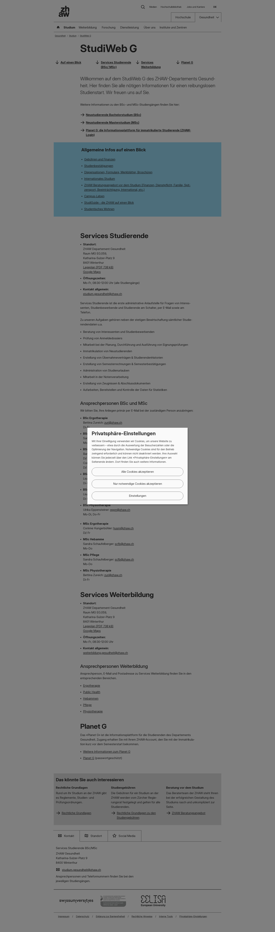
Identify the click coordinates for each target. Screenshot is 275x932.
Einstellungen (137, 495)
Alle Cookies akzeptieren (137, 471)
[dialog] (137, 466)
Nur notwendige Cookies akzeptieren (137, 483)
